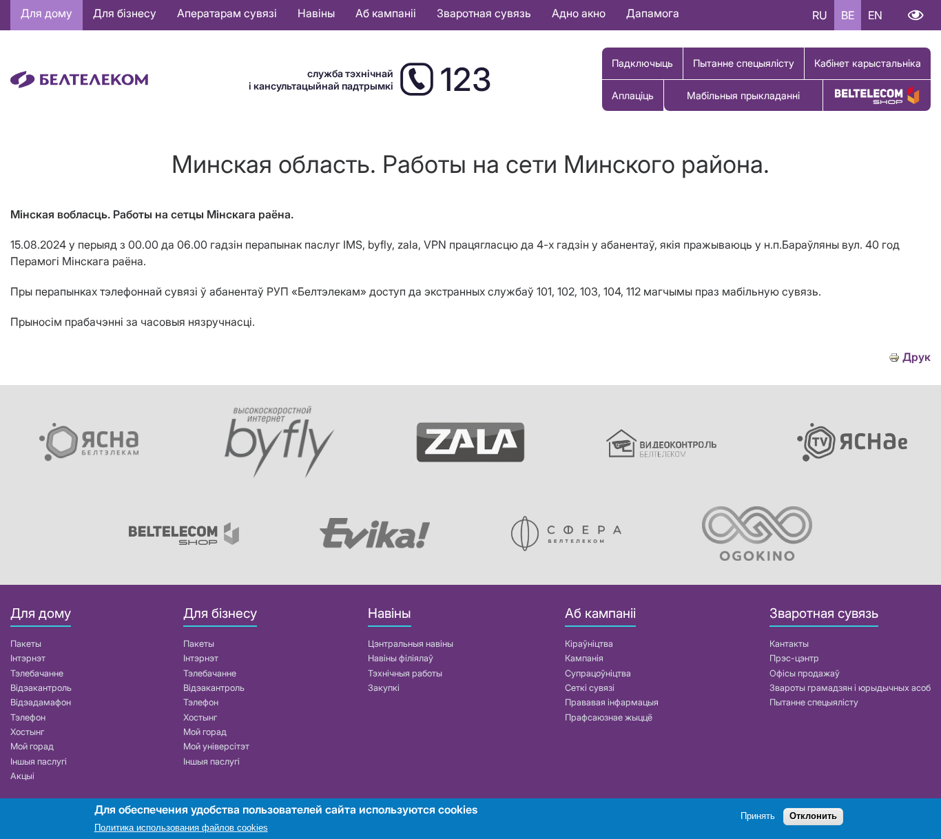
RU (819, 15)
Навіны (316, 13)
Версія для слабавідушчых (915, 15)
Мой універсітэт (216, 746)
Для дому (46, 13)
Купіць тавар (877, 95)
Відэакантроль (41, 688)
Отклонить (813, 816)
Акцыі (22, 776)
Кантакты (789, 644)
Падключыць (642, 63)
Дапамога (652, 13)
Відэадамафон (40, 702)
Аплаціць (633, 95)
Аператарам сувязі (227, 13)
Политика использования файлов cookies (181, 828)
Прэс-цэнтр (794, 658)
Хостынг (27, 732)
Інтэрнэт (27, 658)
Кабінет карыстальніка (867, 63)
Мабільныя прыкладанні (743, 95)
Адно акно (579, 13)
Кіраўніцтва (589, 644)
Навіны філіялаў (400, 658)
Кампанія (584, 658)
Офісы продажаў (804, 673)
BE (847, 15)
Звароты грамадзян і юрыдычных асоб (850, 688)
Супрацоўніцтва (598, 673)
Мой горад (32, 746)
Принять (758, 816)
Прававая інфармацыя (612, 702)
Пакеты (25, 644)
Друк (916, 357)
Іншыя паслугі (38, 761)
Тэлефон (27, 717)
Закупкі (384, 688)
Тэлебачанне (36, 673)
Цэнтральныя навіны (410, 644)
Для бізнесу (124, 13)
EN (875, 15)
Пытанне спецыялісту (743, 63)
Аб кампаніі (385, 13)
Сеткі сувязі (589, 688)
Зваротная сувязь (484, 13)
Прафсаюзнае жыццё (608, 717)
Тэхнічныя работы (405, 673)
